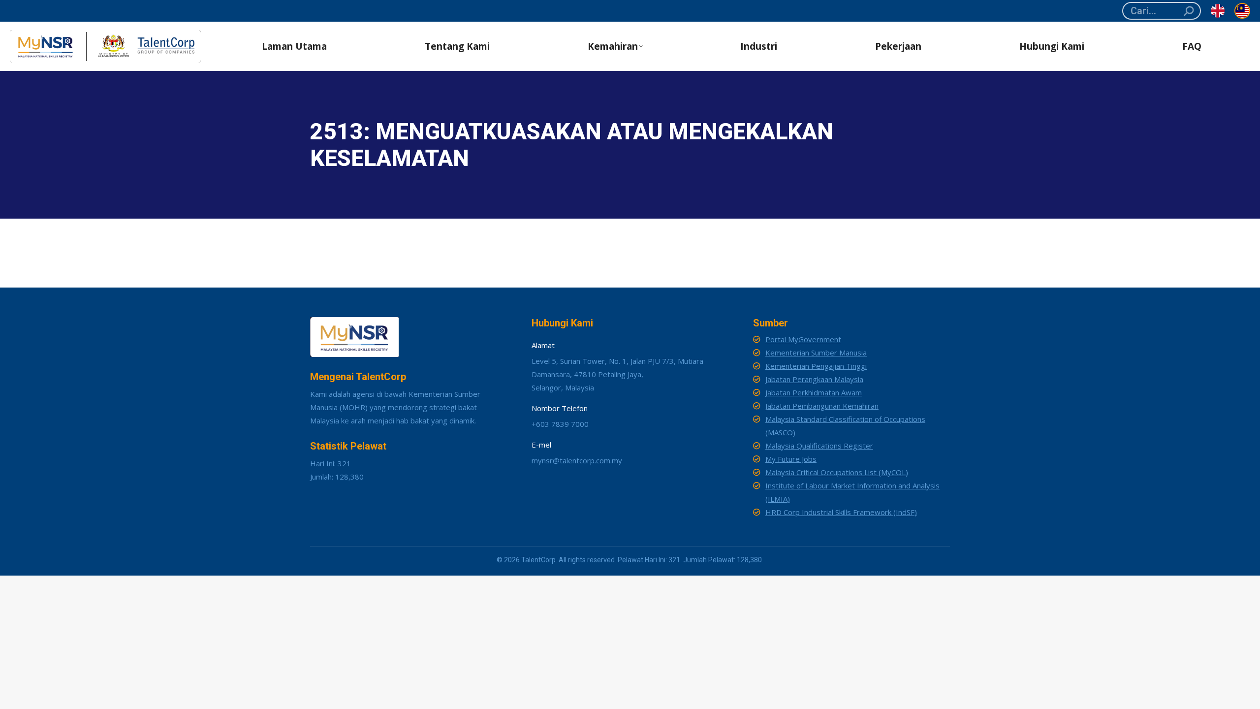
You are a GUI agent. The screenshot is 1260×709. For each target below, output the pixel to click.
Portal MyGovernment (803, 339)
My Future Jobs (791, 459)
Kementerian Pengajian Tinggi (816, 366)
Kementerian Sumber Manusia (816, 352)
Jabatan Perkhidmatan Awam (813, 392)
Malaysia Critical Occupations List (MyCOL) (836, 472)
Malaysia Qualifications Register (819, 446)
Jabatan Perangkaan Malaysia (814, 379)
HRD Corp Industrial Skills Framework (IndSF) (841, 512)
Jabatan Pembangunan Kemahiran (822, 406)
